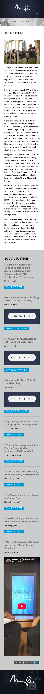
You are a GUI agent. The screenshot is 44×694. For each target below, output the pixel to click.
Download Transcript (16, 328)
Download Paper (14, 287)
